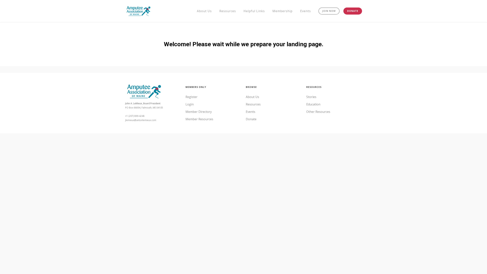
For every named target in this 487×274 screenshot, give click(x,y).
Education (313, 104)
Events (250, 112)
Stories (311, 97)
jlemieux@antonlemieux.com (140, 120)
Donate (251, 119)
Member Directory (198, 112)
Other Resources (318, 112)
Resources (253, 104)
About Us (252, 97)
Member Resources (199, 119)
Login (189, 104)
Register (191, 97)
